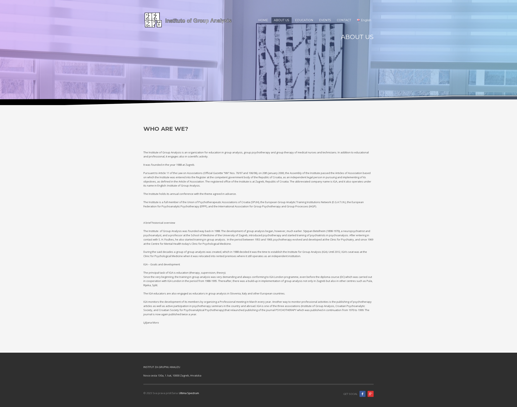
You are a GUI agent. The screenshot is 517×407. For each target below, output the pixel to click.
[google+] (371, 394)
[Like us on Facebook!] (362, 394)
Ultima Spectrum (189, 393)
